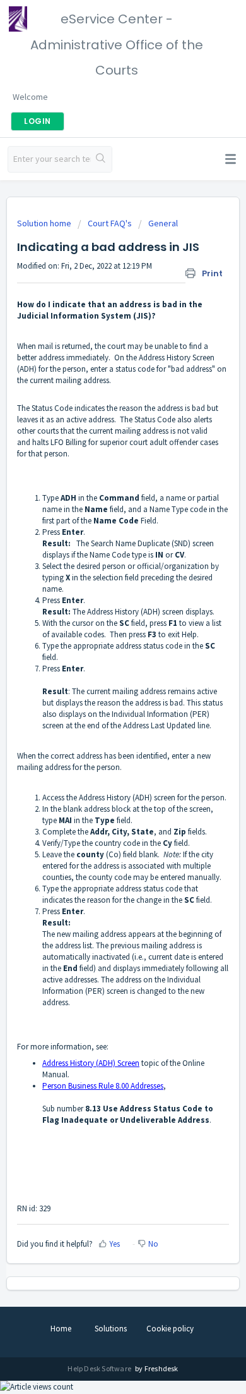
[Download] (100, 703)
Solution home (45, 223)
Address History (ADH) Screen (90, 1063)
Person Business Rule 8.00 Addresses (102, 1085)
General (163, 223)
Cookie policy (170, 1328)
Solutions (111, 1328)
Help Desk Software (99, 1368)
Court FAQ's (110, 223)
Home (60, 1328)
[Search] (101, 159)
